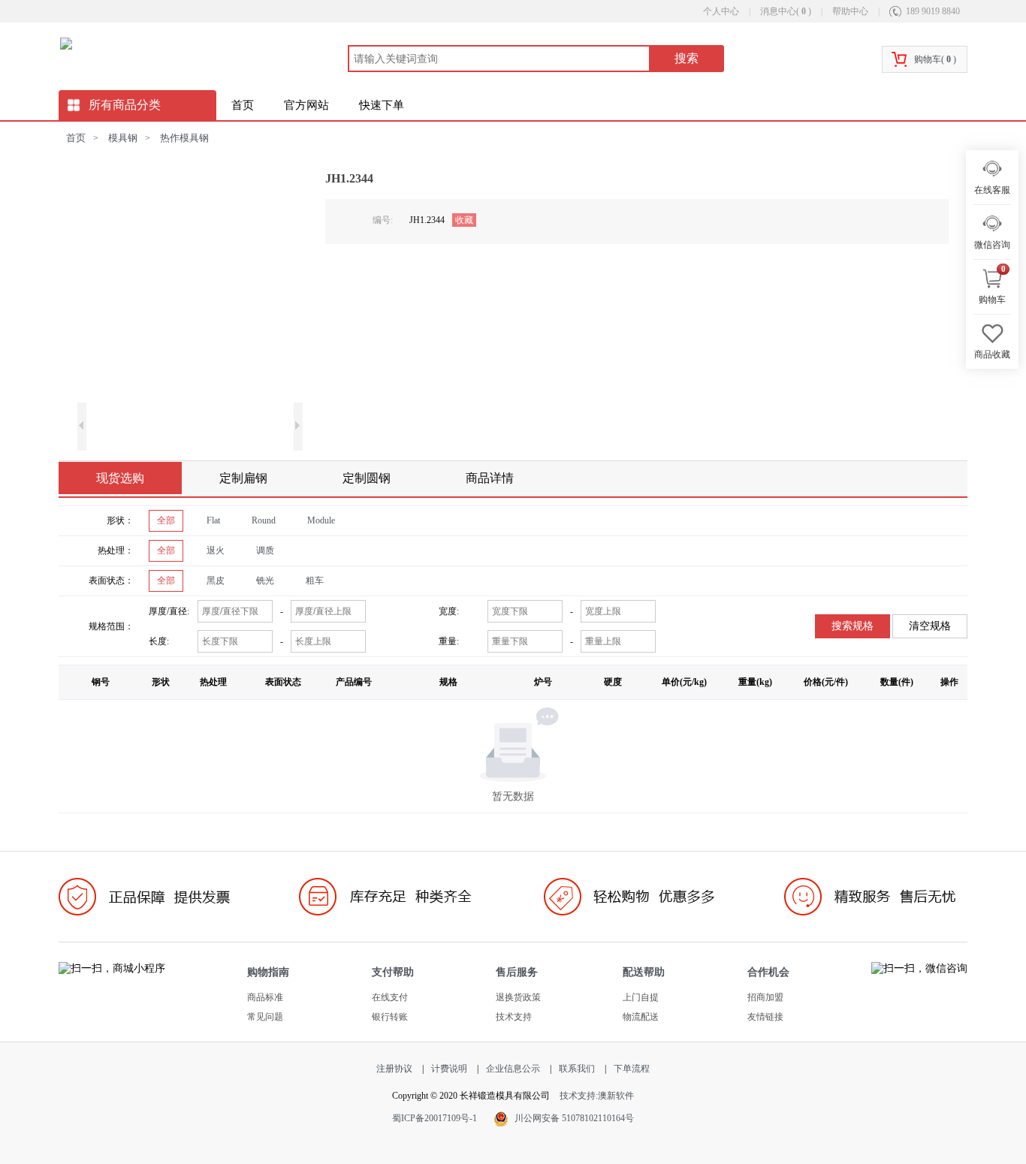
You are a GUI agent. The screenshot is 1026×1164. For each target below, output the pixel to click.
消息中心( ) (786, 11)
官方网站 (306, 105)
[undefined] (190, 281)
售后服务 (517, 972)
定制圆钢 (367, 478)
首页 (242, 105)
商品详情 (490, 478)
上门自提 (641, 997)
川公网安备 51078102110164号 (574, 1118)
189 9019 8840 (933, 11)
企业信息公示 (513, 1068)
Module (321, 520)
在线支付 (390, 997)
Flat (213, 520)
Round (264, 520)
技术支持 (514, 1017)
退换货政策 (518, 997)
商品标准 (265, 997)
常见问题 (265, 1017)
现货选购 (120, 478)
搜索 (686, 58)
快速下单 (381, 105)
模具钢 (122, 137)
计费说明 (449, 1068)
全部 (166, 520)
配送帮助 (644, 972)
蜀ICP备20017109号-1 (434, 1118)
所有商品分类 (125, 104)
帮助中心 (850, 11)
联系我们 (577, 1068)
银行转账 (390, 1017)
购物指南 (268, 972)
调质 (265, 550)
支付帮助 (393, 972)
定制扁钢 (243, 478)
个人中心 (721, 11)
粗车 (315, 580)
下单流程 (632, 1068)
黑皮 (216, 580)
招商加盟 (765, 997)
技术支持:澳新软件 (597, 1095)
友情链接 (765, 1017)
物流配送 (641, 1017)
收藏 (464, 220)
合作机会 (768, 972)
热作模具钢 (184, 137)
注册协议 (394, 1068)
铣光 (265, 580)
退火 (216, 550)
